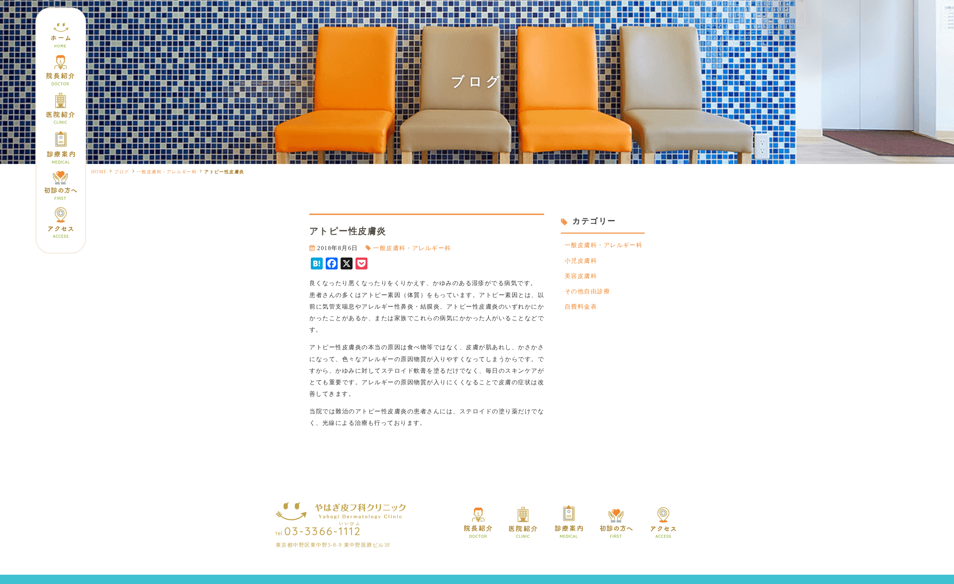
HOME (99, 171)
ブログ (121, 171)
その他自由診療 (587, 291)
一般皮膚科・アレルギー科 (167, 171)
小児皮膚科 (581, 261)
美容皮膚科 (581, 276)
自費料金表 (581, 306)
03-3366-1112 (322, 531)
